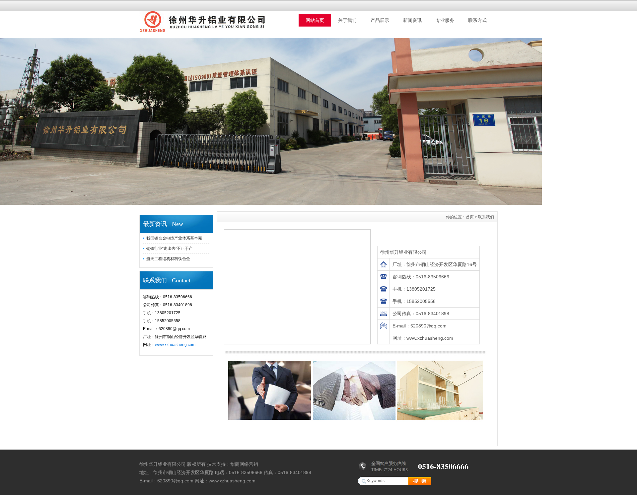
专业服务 (445, 20)
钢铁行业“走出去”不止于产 (169, 248)
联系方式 (477, 20)
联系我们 (486, 217)
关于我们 (347, 20)
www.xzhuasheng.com (175, 344)
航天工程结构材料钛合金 (168, 258)
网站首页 (315, 20)
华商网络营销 (244, 464)
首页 (470, 217)
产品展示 (380, 20)
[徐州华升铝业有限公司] (271, 203)
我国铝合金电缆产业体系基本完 (174, 238)
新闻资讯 (412, 20)
